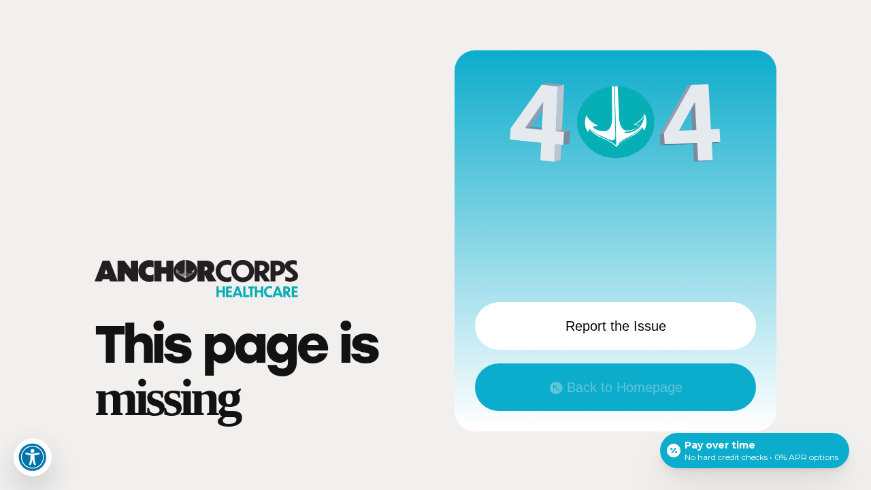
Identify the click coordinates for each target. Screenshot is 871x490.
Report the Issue (615, 325)
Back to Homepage (625, 387)
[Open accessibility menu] (33, 457)
